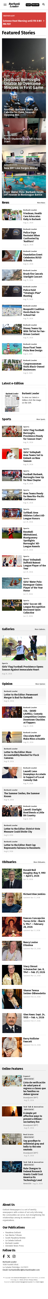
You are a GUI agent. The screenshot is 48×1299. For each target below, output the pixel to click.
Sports (7, 76)
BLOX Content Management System (22, 1282)
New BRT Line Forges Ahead (21, 168)
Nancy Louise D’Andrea (30, 944)
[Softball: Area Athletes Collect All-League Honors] (12, 513)
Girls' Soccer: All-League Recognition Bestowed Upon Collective (34, 608)
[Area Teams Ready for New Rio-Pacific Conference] (12, 494)
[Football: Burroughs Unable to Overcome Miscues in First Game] (24, 60)
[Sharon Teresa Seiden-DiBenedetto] (12, 999)
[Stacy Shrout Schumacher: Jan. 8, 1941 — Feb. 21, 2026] (12, 975)
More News (41, 203)
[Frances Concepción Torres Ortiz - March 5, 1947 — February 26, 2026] (12, 927)
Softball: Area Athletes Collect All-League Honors (34, 515)
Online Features (12, 1069)
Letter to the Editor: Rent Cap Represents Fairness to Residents (22, 846)
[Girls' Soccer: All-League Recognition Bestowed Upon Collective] (12, 605)
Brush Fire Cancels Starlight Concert (33, 275)
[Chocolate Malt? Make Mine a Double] (12, 737)
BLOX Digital (40, 1282)
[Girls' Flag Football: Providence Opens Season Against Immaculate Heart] (24, 648)
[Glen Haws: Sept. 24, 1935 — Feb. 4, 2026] (12, 1023)
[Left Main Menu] (5, 5)
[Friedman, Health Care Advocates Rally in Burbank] (12, 214)
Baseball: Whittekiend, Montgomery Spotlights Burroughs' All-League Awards (31, 539)
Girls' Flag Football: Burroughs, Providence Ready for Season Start (33, 434)
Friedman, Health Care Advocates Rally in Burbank (32, 216)
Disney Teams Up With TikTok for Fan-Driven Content (34, 331)
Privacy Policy (33, 1280)
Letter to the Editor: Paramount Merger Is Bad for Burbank (21, 696)
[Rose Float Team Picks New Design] (12, 348)
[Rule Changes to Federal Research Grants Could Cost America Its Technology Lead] (12, 1166)
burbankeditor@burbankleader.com (24, 1270)
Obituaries (9, 862)
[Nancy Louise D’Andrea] (12, 951)
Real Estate (28, 1134)
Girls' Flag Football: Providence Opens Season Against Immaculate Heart (22, 668)
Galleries (8, 629)
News (5, 202)
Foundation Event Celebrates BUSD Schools (32, 257)
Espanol (26, 1076)
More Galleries (40, 629)
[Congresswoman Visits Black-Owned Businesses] (12, 365)
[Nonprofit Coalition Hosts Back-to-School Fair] (12, 310)
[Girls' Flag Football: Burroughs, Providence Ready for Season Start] (12, 431)
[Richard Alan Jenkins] (12, 903)
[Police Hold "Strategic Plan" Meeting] (12, 291)
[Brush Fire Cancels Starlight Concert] (12, 275)
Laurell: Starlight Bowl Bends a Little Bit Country (33, 812)
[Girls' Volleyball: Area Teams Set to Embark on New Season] (12, 453)
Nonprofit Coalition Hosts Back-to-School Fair (33, 312)
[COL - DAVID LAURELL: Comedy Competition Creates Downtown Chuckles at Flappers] (12, 712)
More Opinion (40, 684)
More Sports (41, 419)
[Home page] (14, 4)
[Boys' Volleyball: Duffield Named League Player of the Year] (12, 561)
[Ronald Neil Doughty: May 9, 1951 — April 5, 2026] (12, 879)
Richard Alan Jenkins (34, 894)
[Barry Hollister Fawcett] (12, 1047)
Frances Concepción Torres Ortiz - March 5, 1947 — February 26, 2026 (34, 922)
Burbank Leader (11, 136)
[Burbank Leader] (12, 407)
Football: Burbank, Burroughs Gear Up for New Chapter (33, 477)
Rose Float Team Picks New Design (32, 349)
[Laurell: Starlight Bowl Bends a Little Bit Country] (12, 810)
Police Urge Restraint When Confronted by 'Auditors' (31, 237)
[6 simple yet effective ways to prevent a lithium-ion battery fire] (12, 1111)
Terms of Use (24, 1280)
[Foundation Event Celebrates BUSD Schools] (12, 255)
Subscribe (35, 5)
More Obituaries (39, 862)
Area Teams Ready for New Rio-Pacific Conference (33, 496)
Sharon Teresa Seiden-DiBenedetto (34, 992)
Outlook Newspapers (20, 1278)
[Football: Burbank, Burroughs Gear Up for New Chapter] (12, 475)
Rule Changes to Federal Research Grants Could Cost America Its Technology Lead (33, 1174)
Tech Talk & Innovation (33, 1107)
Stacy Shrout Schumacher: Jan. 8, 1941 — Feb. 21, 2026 (34, 969)
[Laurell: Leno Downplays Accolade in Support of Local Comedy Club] (12, 772)
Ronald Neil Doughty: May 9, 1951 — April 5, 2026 (34, 873)
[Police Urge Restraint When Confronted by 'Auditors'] (12, 233)
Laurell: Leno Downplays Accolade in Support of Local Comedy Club (34, 776)
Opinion (7, 684)
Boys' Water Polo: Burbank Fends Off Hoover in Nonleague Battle (24, 193)
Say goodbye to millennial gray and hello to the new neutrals (33, 1145)
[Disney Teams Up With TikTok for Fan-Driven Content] (12, 329)
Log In (28, 5)
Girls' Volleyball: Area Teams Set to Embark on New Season (33, 456)
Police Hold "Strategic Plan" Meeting (32, 293)
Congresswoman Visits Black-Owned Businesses (33, 366)
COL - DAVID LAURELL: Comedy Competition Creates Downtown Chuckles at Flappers (34, 716)
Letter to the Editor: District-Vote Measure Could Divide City (22, 830)
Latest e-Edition (13, 383)
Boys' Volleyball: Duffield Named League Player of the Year (34, 564)
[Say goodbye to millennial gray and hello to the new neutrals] (12, 1139)
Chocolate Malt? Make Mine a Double (34, 737)
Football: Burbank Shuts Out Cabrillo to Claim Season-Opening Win (21, 112)
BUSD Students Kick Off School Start (23, 140)
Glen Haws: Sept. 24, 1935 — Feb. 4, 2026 (34, 1016)
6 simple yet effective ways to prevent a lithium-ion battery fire (33, 1117)
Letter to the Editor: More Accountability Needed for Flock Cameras (21, 755)
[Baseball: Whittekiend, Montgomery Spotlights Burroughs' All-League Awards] (12, 533)
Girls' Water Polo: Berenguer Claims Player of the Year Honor (33, 586)
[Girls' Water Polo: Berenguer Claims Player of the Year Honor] (12, 583)
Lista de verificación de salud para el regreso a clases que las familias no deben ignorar (34, 1088)
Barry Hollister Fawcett (31, 1040)
